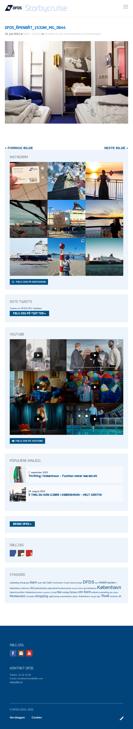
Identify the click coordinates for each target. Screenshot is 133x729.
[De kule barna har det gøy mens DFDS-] (66, 257)
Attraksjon (25, 583)
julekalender (40, 588)
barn (33, 582)
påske (115, 592)
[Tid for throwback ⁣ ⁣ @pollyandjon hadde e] (104, 219)
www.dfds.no (16, 682)
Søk (125, 6)
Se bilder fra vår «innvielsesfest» (63, 34)
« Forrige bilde (19, 148)
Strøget (93, 596)
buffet (40, 583)
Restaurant (17, 596)
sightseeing (54, 596)
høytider (111, 582)
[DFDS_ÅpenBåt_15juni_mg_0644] (66, 122)
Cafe (48, 582)
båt (44, 583)
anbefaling (14, 583)
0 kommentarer (92, 34)
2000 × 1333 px (32, 34)
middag (65, 592)
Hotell (102, 582)
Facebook (13, 553)
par (111, 592)
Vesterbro (114, 596)
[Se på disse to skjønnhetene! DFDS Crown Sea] (29, 257)
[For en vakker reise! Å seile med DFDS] (66, 219)
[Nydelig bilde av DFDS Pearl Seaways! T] (29, 219)
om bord (85, 592)
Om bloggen (17, 717)
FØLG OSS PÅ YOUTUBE (29, 441)
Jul (32, 588)
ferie (96, 583)
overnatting (104, 592)
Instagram (21, 553)
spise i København (81, 596)
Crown (67, 583)
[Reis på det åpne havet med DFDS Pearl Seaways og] (104, 257)
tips (98, 596)
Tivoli (105, 596)
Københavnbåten (17, 592)
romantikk (30, 596)
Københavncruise (34, 592)
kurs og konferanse (88, 588)
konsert (75, 588)
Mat (59, 592)
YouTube (29, 553)
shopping (41, 596)
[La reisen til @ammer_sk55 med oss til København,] (29, 181)
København (109, 587)
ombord (94, 592)
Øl (120, 596)
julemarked (53, 588)
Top (119, 718)
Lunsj (53, 592)
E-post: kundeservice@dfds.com (26, 678)
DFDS (88, 582)
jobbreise (25, 588)
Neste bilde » (116, 148)
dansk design (76, 583)
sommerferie (66, 596)
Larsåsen (46, 592)
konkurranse (64, 588)
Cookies (37, 717)
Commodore (57, 583)
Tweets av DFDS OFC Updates (26, 308)
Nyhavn (74, 592)
